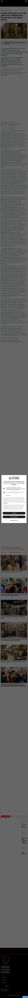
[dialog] (14, 499)
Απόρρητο (25, 996)
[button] (14, 495)
